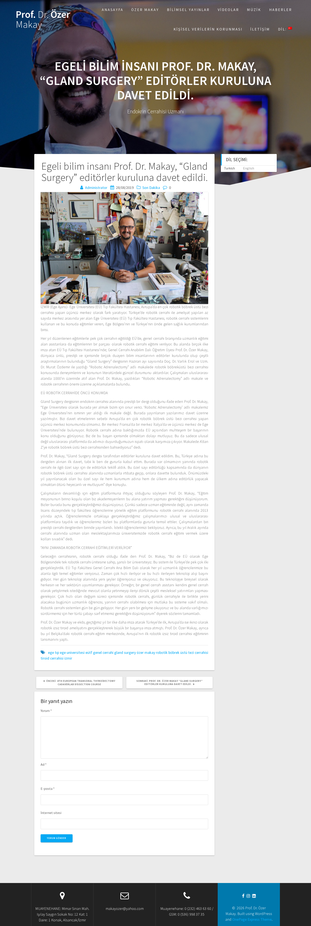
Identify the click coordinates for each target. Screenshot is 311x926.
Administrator (96, 187)
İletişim (260, 29)
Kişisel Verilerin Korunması (207, 29)
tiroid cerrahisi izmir (56, 658)
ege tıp (53, 652)
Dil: (283, 29)
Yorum (46, 710)
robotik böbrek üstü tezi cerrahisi (182, 652)
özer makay (146, 652)
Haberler (280, 9)
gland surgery (125, 652)
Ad (44, 764)
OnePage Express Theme (252, 919)
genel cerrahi (103, 652)
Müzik (254, 9)
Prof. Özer (43, 19)
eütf (88, 652)
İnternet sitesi (51, 813)
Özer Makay (145, 9)
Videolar (228, 9)
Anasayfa (112, 9)
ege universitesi (72, 652)
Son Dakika (151, 187)
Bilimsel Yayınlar (188, 9)
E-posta (48, 788)
